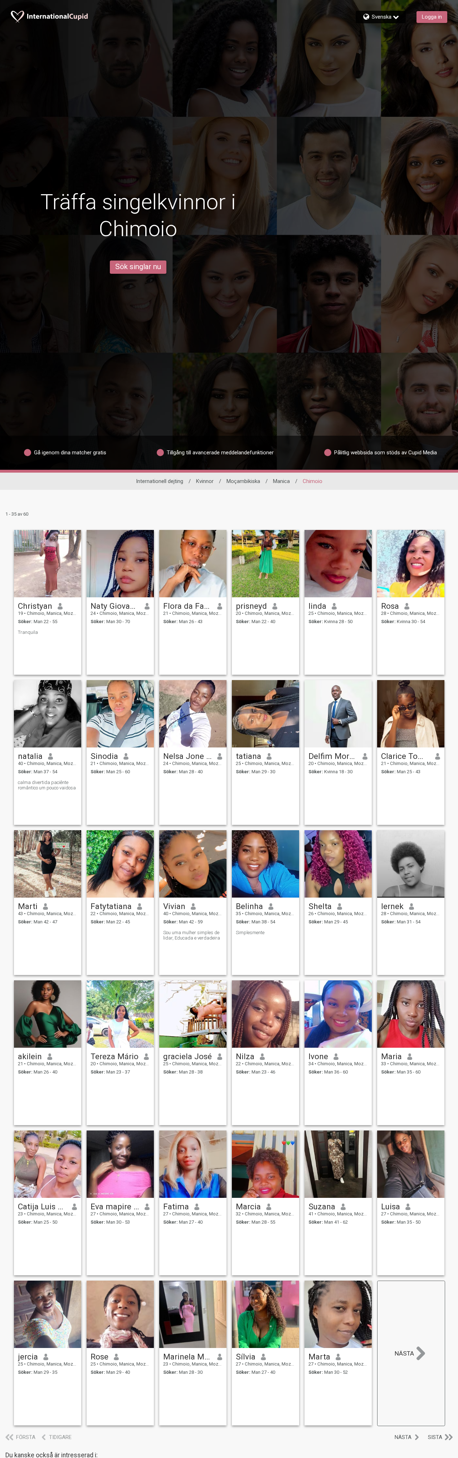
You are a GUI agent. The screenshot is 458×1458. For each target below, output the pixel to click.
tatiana (248, 756)
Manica (281, 481)
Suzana (321, 1206)
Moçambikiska (243, 481)
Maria (391, 1056)
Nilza (245, 1056)
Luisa (390, 1206)
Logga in (432, 17)
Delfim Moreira (332, 756)
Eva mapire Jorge (115, 1206)
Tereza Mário (114, 1056)
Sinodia (104, 756)
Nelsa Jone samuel (187, 756)
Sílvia (245, 1356)
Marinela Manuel (187, 1356)
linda (317, 606)
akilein (30, 1056)
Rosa (390, 606)
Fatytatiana (111, 906)
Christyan (35, 606)
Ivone (318, 1056)
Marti (28, 906)
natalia (30, 756)
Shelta (320, 906)
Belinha (249, 906)
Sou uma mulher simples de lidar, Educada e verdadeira (191, 935)
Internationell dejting (159, 481)
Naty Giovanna (115, 606)
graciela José (187, 1056)
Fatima (176, 1206)
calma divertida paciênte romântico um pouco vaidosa (47, 785)
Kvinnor (205, 481)
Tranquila (28, 632)
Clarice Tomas (405, 756)
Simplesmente (250, 932)
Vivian (174, 906)
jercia (28, 1356)
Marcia (248, 1206)
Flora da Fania (187, 606)
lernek (392, 906)
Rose (99, 1356)
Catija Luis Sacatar (42, 1206)
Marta (319, 1356)
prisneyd (251, 606)
